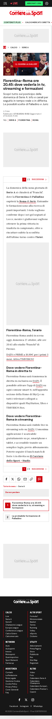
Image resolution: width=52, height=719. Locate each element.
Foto (32, 675)
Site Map (33, 660)
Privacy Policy (11, 687)
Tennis (32, 625)
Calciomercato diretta (37, 22)
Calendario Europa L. (39, 686)
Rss (31, 657)
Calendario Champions (35, 682)
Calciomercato (12, 636)
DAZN (36, 380)
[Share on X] (13, 479)
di (27, 201)
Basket (33, 622)
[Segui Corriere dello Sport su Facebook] (19, 699)
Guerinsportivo (12, 657)
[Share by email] (25, 479)
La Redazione (11, 675)
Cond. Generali (12, 690)
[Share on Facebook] (6, 479)
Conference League (14, 630)
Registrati (34, 663)
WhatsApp (38, 706)
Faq (7, 692)
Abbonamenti (36, 646)
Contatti (9, 672)
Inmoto (9, 651)
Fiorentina (24, 120)
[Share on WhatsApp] (19, 479)
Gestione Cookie (13, 681)
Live (15, 3)
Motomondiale (36, 619)
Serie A (25, 47)
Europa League (12, 628)
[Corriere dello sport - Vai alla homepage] (26, 13)
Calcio (13, 47)
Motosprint (10, 654)
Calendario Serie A (38, 678)
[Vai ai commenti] (39, 479)
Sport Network (12, 660)
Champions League (14, 625)
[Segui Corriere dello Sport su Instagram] (32, 699)
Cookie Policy (11, 684)
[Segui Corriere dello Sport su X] (26, 699)
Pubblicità (34, 654)
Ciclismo (33, 636)
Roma (35, 120)
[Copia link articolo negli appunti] (31, 479)
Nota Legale (11, 678)
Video (32, 672)
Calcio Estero (11, 633)
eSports (33, 633)
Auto (8, 646)
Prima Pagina (35, 649)
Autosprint (10, 649)
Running (33, 628)
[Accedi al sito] (47, 3)
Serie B (9, 622)
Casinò (33, 692)
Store (32, 651)
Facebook (14, 706)
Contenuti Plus (12, 22)
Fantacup (10, 663)
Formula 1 (34, 616)
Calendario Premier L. (39, 689)
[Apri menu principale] (5, 3)
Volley (32, 630)
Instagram (24, 706)
